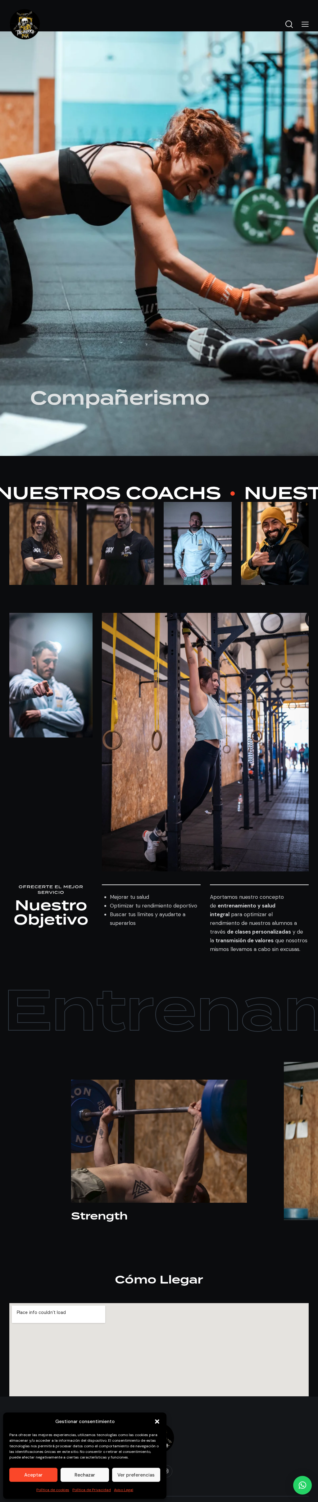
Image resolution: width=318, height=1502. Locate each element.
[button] (157, 1421)
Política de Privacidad (91, 1489)
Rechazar (85, 1475)
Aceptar (33, 1475)
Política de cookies (52, 1489)
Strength (99, 1216)
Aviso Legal (123, 1489)
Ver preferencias (136, 1475)
